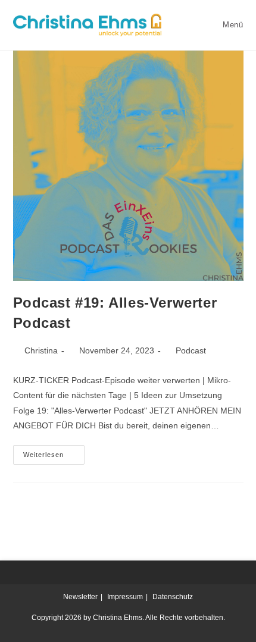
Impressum (125, 597)
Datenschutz (172, 597)
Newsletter (80, 597)
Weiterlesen (54, 451)
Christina (41, 350)
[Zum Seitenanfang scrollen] (241, 572)
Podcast (191, 350)
